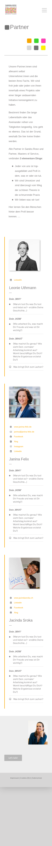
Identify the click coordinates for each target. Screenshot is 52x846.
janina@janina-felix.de (24, 432)
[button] (26, 307)
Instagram (18, 446)
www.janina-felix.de (22, 427)
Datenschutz (37, 778)
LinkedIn (18, 280)
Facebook (18, 436)
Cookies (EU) (25, 778)
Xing (16, 441)
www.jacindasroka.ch (23, 598)
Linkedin (18, 451)
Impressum (14, 778)
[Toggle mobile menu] (45, 10)
